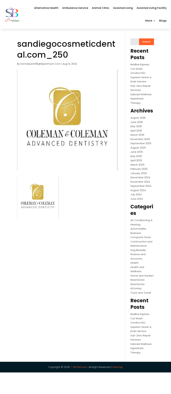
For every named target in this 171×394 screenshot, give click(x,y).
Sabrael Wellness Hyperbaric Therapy (141, 99)
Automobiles (138, 228)
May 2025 (136, 156)
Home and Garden (141, 275)
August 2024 (138, 190)
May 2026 (136, 126)
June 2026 (136, 122)
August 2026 (138, 117)
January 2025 (138, 173)
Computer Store (140, 237)
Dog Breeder (138, 250)
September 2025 (140, 143)
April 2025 (136, 160)
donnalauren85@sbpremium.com (40, 63)
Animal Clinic (100, 8)
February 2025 (139, 169)
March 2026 (137, 135)
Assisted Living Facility (152, 8)
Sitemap (117, 367)
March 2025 (137, 164)
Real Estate (137, 280)
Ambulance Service (75, 8)
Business (135, 233)
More (148, 21)
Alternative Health (46, 8)
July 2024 (136, 194)
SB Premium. (80, 367)
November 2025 (140, 139)
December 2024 (140, 177)
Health (134, 263)
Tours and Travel (140, 292)
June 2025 (136, 152)
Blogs (163, 21)
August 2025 (138, 147)
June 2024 (136, 199)
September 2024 (140, 186)
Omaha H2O (137, 73)
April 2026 (136, 130)
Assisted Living (123, 8)
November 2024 (140, 181)
